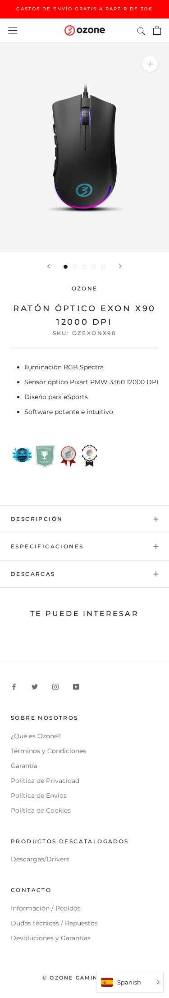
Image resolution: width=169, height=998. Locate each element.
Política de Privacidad (45, 781)
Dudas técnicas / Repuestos (54, 923)
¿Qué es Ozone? (36, 736)
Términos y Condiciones (48, 751)
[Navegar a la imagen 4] (94, 267)
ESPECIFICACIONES (47, 546)
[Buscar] (141, 30)
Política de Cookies (41, 810)
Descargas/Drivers (40, 859)
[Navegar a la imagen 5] (103, 267)
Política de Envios (39, 795)
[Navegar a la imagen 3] (84, 267)
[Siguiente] (120, 266)
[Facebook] (14, 686)
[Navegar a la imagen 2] (75, 267)
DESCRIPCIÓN (37, 518)
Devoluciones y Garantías (51, 938)
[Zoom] (150, 64)
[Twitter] (35, 686)
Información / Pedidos (46, 908)
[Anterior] (48, 266)
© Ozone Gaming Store (84, 978)
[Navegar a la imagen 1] (66, 267)
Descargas (33, 573)
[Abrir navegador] (12, 30)
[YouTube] (76, 686)
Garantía (24, 766)
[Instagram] (55, 686)
